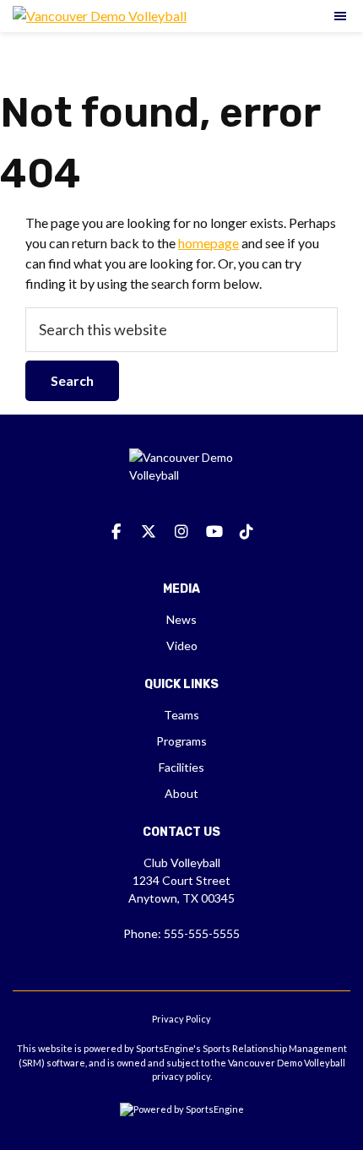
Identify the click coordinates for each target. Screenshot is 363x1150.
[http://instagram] (181, 532)
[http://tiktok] (246, 532)
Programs (181, 741)
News (181, 619)
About (181, 793)
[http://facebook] (116, 532)
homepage (208, 243)
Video (182, 645)
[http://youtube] (214, 532)
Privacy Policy (181, 1018)
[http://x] (148, 532)
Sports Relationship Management (275, 1048)
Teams (181, 715)
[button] (341, 16)
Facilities (181, 767)
